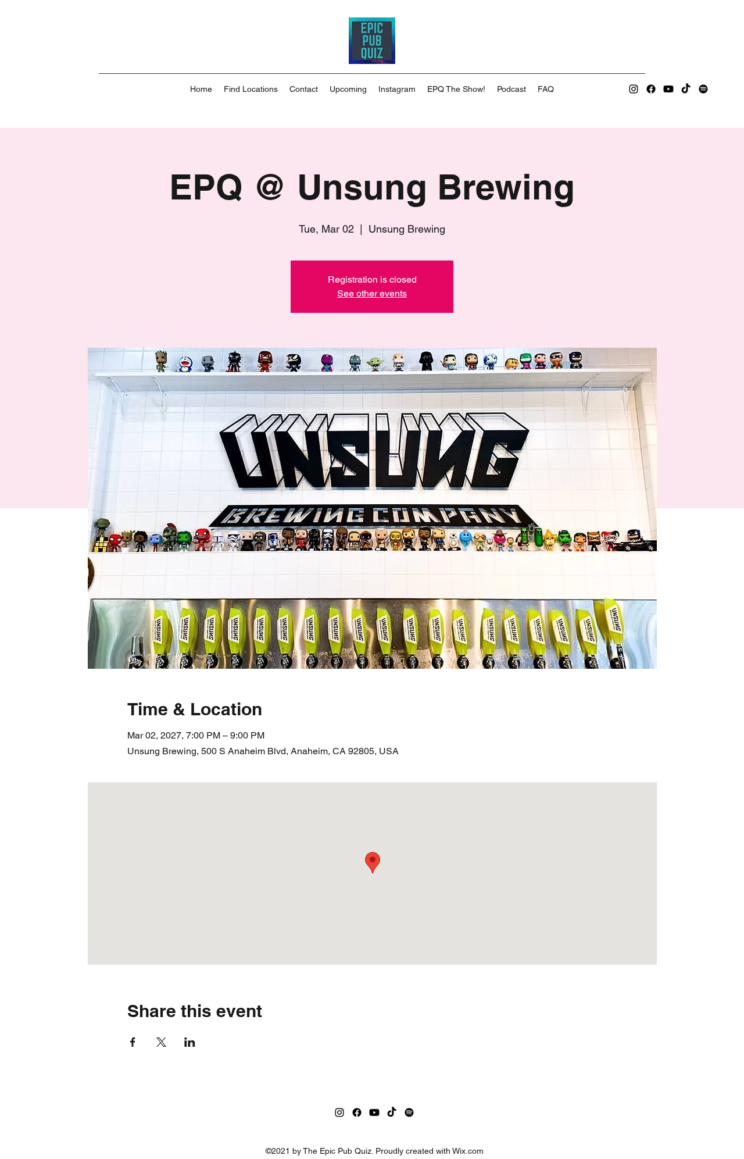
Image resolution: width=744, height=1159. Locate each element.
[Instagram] (633, 89)
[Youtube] (668, 89)
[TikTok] (686, 89)
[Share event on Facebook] (132, 1042)
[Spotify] (703, 89)
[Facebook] (651, 89)
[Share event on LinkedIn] (189, 1042)
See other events (372, 293)
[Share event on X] (161, 1042)
